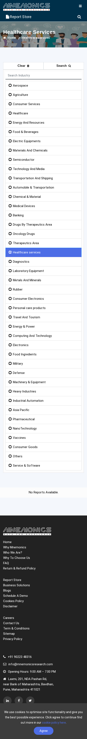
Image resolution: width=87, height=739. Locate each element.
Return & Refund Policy (19, 568)
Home (11, 37)
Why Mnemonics (14, 547)
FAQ (6, 563)
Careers (8, 618)
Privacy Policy (12, 639)
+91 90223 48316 (20, 657)
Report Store (20, 17)
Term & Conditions (16, 628)
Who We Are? (12, 552)
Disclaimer (10, 606)
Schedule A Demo (15, 596)
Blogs (7, 590)
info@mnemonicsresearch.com (30, 664)
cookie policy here (54, 722)
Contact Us (11, 623)
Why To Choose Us (16, 558)
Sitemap (9, 634)
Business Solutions (16, 585)
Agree (43, 731)
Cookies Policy (13, 601)
